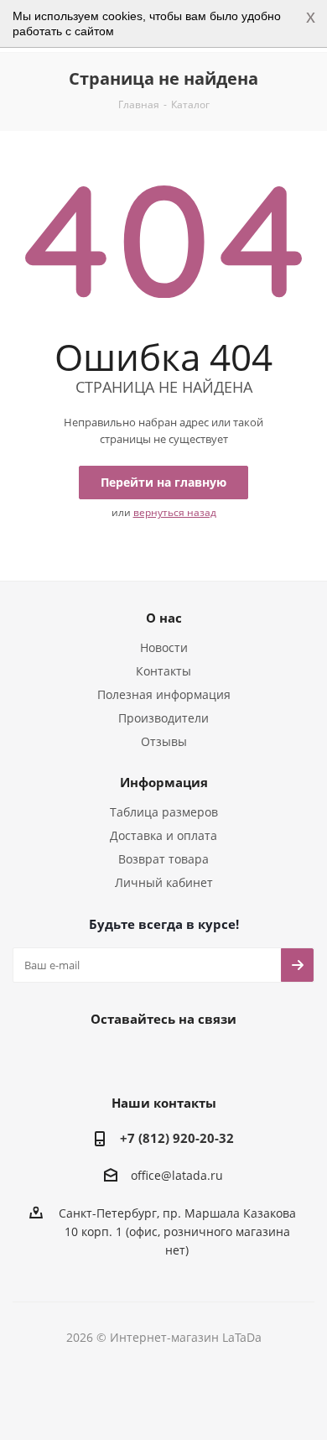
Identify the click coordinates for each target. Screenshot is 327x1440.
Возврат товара (163, 859)
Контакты (163, 671)
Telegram (138, 1057)
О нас (164, 617)
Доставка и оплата (163, 835)
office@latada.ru (177, 1176)
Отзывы (164, 741)
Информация (164, 782)
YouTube (180, 1057)
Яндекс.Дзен (222, 1057)
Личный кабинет (164, 882)
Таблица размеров (164, 812)
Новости (164, 647)
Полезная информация (164, 694)
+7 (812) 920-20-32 (177, 1138)
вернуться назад (174, 512)
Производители (163, 718)
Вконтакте (96, 1057)
